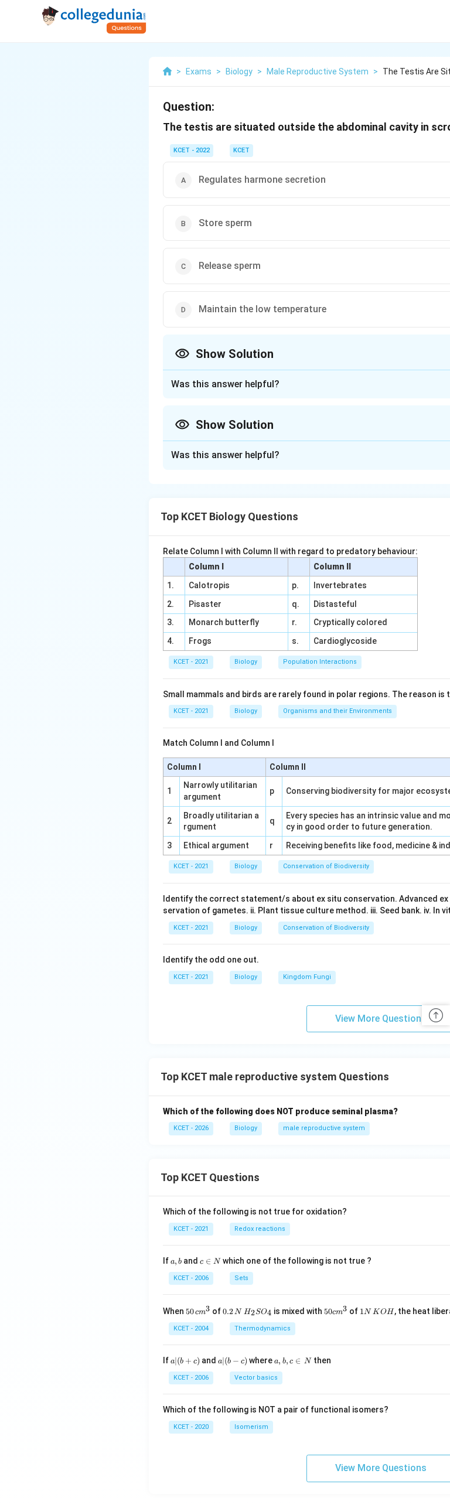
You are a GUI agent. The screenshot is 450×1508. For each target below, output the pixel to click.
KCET (241, 150)
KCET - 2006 (191, 1278)
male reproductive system (324, 1128)
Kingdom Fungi (307, 977)
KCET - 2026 (191, 1128)
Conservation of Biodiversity (326, 866)
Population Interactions (320, 662)
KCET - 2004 (191, 1328)
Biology (245, 662)
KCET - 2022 (191, 150)
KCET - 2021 (191, 662)
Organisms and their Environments (337, 711)
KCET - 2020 (191, 1427)
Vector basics (256, 1377)
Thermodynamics (262, 1328)
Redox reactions (259, 1229)
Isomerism (251, 1427)
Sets (241, 1278)
